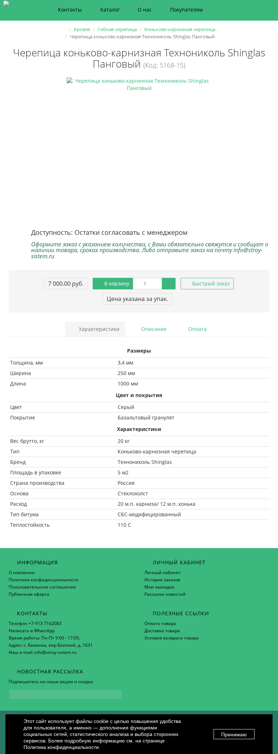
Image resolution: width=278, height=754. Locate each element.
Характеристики (98, 329)
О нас (144, 9)
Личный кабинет (162, 572)
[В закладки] (169, 283)
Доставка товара (162, 631)
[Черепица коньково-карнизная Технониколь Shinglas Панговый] (139, 149)
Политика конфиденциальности (44, 580)
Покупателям (186, 9)
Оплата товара (160, 623)
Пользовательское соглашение (42, 587)
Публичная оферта (29, 594)
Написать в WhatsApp (32, 631)
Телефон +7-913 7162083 (35, 623)
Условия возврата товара (171, 638)
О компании (22, 572)
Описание (153, 329)
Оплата (197, 329)
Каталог (110, 9)
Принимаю (234, 734)
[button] (237, 10)
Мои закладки (159, 587)
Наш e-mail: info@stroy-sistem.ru (42, 652)
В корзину (116, 283)
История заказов (162, 580)
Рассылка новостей (165, 594)
